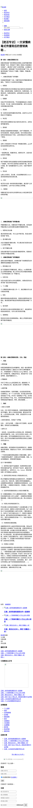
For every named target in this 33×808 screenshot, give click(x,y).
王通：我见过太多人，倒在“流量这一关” (13, 655)
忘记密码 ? (14, 777)
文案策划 (6, 721)
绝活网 (3, 635)
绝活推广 (6, 19)
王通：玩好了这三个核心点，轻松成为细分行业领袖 (16, 697)
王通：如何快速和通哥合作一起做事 (17, 612)
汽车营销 (6, 723)
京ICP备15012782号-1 (18, 754)
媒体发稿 (6, 21)
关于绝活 (6, 16)
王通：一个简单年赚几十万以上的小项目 (13, 653)
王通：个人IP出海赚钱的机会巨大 (11, 701)
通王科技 (6, 731)
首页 (5, 10)
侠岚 (5, 710)
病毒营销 (7, 604)
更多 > (2, 657)
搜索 (5, 26)
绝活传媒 (6, 729)
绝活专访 (6, 12)
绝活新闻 (6, 35)
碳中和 (6, 727)
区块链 (6, 714)
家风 (5, 719)
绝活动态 (6, 14)
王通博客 (6, 725)
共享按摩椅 (7, 712)
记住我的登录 (6, 777)
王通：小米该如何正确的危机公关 (11, 699)
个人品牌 (6, 708)
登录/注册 (7, 29)
